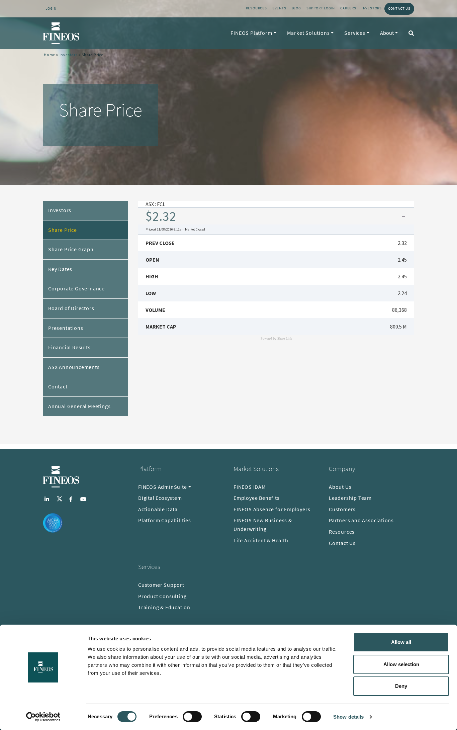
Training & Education (164, 607)
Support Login (320, 8)
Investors (372, 8)
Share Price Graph (71, 249)
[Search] (410, 33)
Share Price (62, 229)
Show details (348, 717)
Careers (348, 8)
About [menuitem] (387, 32)
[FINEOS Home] (61, 33)
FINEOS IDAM (250, 486)
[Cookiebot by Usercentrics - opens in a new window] (43, 717)
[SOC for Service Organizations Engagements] (53, 522)
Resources (256, 8)
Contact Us (399, 8)
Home (49, 54)
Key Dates (60, 269)
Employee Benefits (257, 497)
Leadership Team (350, 497)
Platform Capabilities (164, 520)
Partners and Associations (361, 520)
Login (51, 8)
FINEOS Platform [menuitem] (251, 32)
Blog (296, 8)
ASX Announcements (74, 367)
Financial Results (69, 347)
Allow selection (401, 664)
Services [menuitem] (354, 32)
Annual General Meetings (79, 406)
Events (279, 8)
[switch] (192, 716)
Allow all (401, 642)
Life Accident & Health (261, 540)
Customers (342, 509)
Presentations (65, 328)
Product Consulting (162, 596)
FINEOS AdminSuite (162, 486)
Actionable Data (158, 509)
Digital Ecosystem (160, 497)
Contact (58, 386)
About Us (340, 486)
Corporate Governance (76, 288)
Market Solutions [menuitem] (308, 32)
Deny (401, 686)
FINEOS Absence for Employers (272, 509)
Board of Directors (71, 308)
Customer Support (161, 584)
